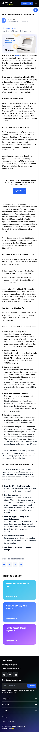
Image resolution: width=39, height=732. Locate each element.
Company (6, 699)
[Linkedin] (15, 674)
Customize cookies (8, 721)
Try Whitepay (19, 191)
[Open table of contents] (35, 9)
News (14, 28)
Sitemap (4, 717)
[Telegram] (9, 674)
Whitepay (6, 28)
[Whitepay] (8, 3)
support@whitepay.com (9, 664)
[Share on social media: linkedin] (4, 564)
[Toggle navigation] (35, 3)
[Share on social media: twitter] (21, 564)
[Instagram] (4, 674)
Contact (5, 710)
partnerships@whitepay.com (11, 668)
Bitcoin (17, 56)
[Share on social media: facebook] (9, 564)
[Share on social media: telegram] (15, 564)
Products (5, 704)
